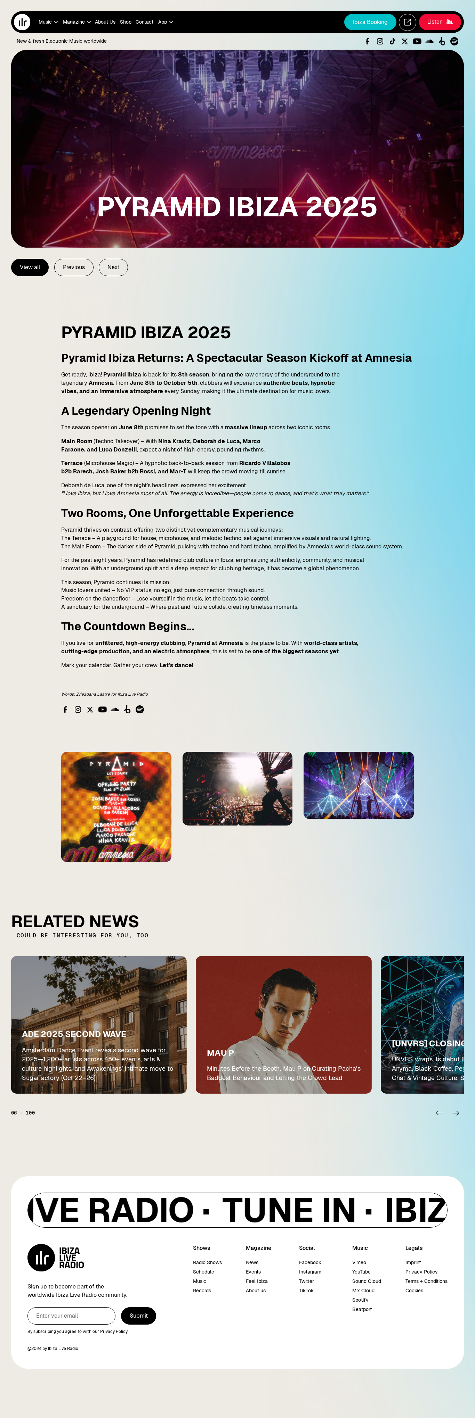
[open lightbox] (116, 807)
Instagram (310, 1272)
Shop (125, 22)
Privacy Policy (421, 1272)
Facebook (310, 1262)
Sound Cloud (366, 1281)
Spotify (360, 1300)
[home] (22, 22)
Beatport (362, 1309)
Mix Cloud (363, 1290)
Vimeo (359, 1262)
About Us (105, 22)
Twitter (306, 1281)
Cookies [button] (414, 1290)
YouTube (361, 1272)
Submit (139, 1315)
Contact (144, 22)
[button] (48, 22)
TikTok (306, 1290)
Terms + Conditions (426, 1281)
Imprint (413, 1262)
